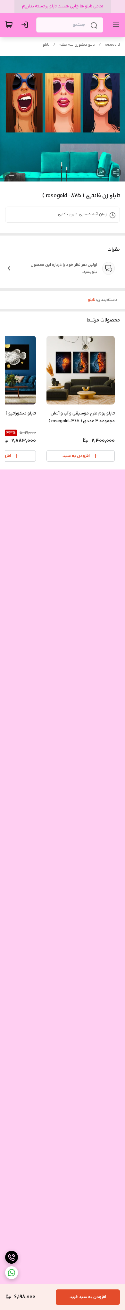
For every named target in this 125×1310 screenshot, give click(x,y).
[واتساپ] (11, 1272)
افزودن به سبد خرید (88, 1297)
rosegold (112, 45)
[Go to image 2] (5, 175)
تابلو (46, 45)
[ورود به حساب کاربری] (26, 25)
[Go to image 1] (11, 175)
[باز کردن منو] (115, 25)
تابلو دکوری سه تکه (77, 45)
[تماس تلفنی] (11, 1257)
